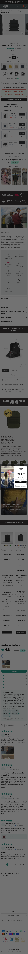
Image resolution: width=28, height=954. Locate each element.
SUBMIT (20, 481)
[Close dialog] (26, 466)
